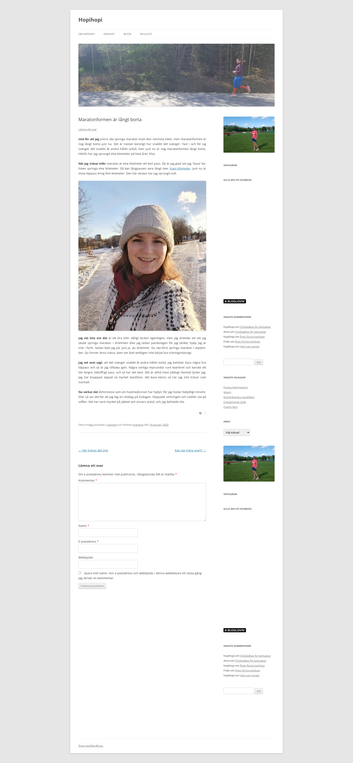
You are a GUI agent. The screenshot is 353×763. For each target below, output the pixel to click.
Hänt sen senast (249, 346)
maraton (138, 425)
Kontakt (109, 34)
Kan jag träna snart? (190, 450)
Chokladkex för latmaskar (255, 327)
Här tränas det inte (93, 450)
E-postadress (88, 541)
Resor (127, 34)
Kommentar (87, 480)
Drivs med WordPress (90, 745)
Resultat (146, 34)
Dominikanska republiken (239, 397)
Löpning (112, 425)
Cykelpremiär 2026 (234, 402)
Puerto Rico (230, 407)
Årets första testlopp (252, 336)
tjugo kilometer (180, 168)
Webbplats (85, 557)
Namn (83, 526)
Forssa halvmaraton (235, 387)
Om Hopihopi (86, 34)
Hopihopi (90, 19)
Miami (227, 392)
